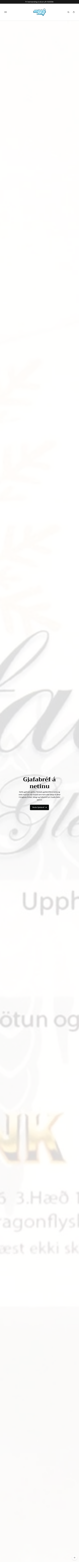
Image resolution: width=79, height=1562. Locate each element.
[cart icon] (74, 12)
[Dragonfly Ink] (39, 12)
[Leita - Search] (68, 12)
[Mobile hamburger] (5, 12)
